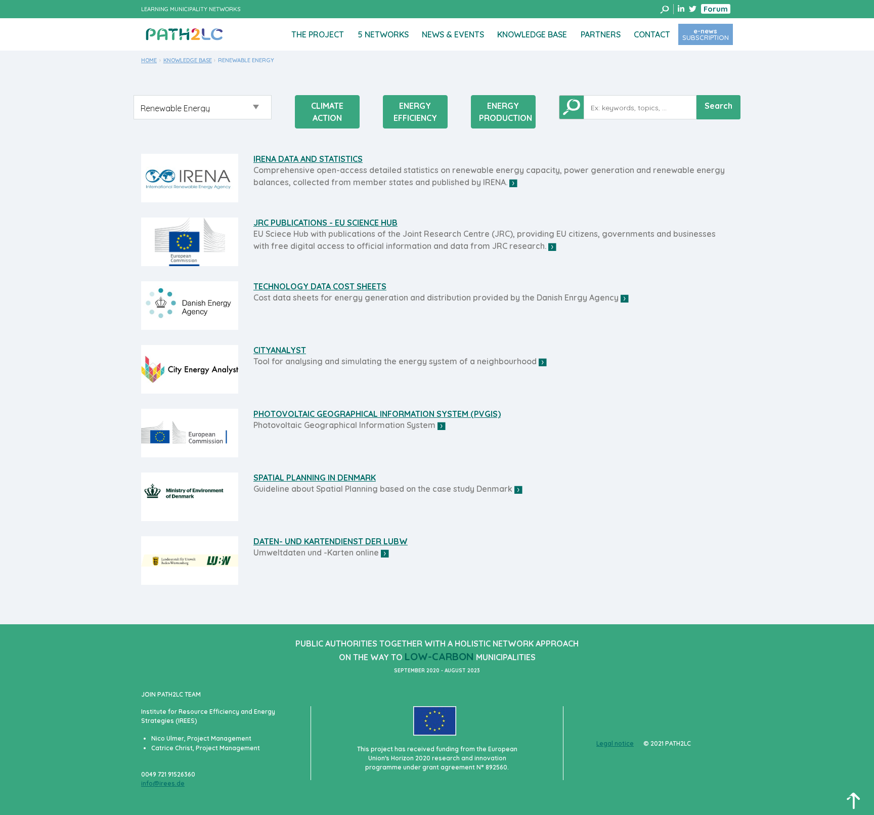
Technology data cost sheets (319, 286)
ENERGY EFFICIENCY (415, 112)
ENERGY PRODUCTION (505, 112)
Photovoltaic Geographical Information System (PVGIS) (377, 414)
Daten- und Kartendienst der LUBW (330, 541)
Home (149, 60)
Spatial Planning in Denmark (314, 478)
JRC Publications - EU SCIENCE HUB (325, 223)
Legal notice (615, 743)
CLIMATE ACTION (327, 112)
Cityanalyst (279, 350)
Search (718, 106)
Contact (652, 34)
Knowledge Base (532, 34)
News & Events (453, 34)
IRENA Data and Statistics (308, 159)
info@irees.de (163, 783)
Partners (601, 34)
